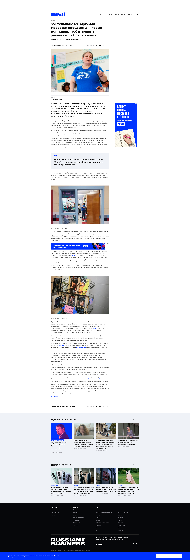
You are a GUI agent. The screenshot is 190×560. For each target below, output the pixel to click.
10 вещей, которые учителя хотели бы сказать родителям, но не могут (128, 442)
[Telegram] (133, 543)
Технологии (122, 528)
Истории (109, 14)
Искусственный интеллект (104, 512)
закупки (61, 345)
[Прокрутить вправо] (137, 419)
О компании (55, 512)
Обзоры (122, 14)
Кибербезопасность (102, 522)
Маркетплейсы (123, 512)
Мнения (116, 14)
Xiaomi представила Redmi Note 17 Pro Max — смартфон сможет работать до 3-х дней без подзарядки (128, 490)
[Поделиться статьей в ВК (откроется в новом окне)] (100, 45)
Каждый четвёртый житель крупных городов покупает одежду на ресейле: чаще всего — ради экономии (84, 490)
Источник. (54, 396)
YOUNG (53, 20)
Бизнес (98, 517)
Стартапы (121, 525)
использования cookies (37, 555)
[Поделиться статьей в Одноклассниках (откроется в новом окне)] (103, 45)
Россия (120, 522)
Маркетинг (121, 510)
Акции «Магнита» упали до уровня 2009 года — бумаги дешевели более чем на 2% (106, 489)
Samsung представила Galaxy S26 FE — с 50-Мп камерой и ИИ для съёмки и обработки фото (61, 490)
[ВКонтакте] (137, 543)
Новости (102, 14)
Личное (120, 517)
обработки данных (52, 555)
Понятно (169, 556)
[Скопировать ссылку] (107, 45)
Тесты (75, 525)
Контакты (54, 515)
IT (96, 530)
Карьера (98, 520)
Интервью (130, 14)
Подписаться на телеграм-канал (63, 406)
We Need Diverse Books (95, 379)
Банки (98, 515)
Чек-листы (76, 522)
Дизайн (98, 525)
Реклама (98, 510)
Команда (54, 510)
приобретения (81, 347)
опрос (74, 255)
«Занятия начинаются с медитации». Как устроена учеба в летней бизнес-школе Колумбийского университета (105, 444)
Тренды (120, 530)
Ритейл (120, 520)
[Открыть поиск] (138, 14)
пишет (95, 328)
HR (97, 528)
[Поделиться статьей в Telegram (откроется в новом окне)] (96, 45)
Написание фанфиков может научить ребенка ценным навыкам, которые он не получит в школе (83, 443)
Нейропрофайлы (78, 517)
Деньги (120, 515)
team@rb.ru (99, 544)
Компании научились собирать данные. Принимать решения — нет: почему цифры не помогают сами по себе (61, 445)
